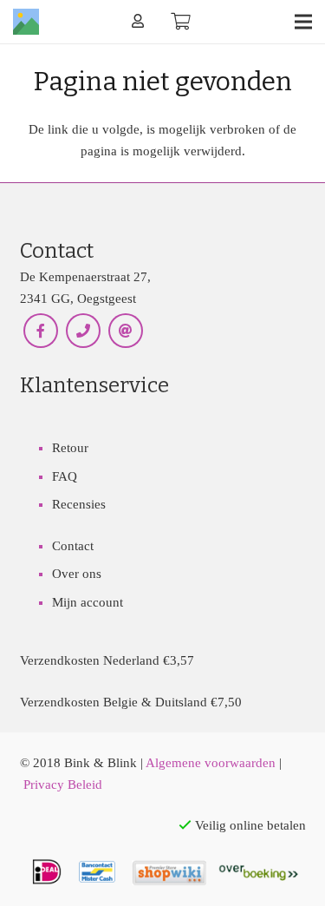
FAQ (64, 476)
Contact (73, 546)
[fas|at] (126, 331)
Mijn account (87, 602)
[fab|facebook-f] (41, 331)
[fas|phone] (83, 331)
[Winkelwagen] (181, 21)
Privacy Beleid (62, 784)
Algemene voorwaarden (211, 763)
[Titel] (26, 22)
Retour (70, 448)
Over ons (76, 574)
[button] (303, 21)
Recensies (79, 504)
